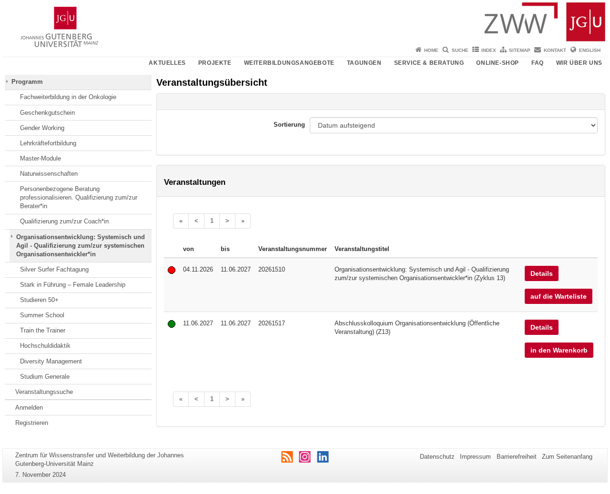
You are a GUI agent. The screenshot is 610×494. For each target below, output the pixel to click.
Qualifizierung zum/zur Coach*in (64, 221)
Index (488, 50)
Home (431, 50)
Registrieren (31, 422)
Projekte (215, 63)
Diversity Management (51, 361)
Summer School (42, 315)
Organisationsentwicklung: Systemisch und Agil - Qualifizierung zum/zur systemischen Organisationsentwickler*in (80, 245)
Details (541, 273)
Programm (27, 81)
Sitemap (519, 50)
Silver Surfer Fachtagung (54, 269)
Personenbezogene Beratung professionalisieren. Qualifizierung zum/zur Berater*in (78, 197)
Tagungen (364, 63)
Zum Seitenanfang (567, 456)
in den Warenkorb (559, 350)
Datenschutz (437, 456)
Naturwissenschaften (49, 173)
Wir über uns (579, 63)
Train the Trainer (42, 330)
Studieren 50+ (39, 299)
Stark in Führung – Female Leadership (72, 284)
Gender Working (42, 127)
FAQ (537, 63)
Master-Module (40, 158)
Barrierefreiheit (517, 456)
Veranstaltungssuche (44, 391)
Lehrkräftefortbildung (48, 143)
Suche (460, 50)
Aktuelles (167, 63)
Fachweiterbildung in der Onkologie (68, 97)
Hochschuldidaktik (45, 345)
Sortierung (289, 124)
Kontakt (555, 50)
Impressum (475, 456)
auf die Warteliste (558, 296)
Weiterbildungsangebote (289, 63)
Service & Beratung (429, 63)
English (589, 50)
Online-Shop (497, 63)
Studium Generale (45, 376)
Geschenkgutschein (47, 112)
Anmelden (29, 407)
